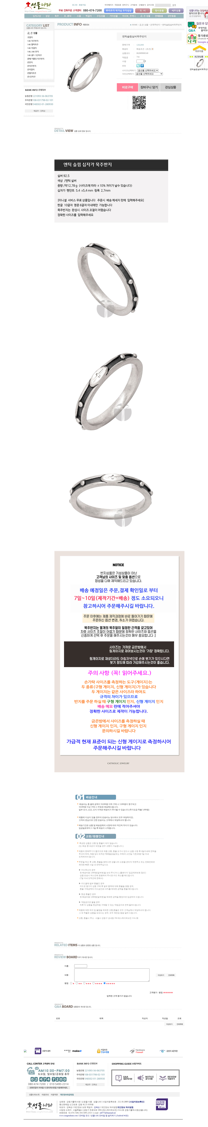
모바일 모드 (84, 1115)
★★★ (88, 983)
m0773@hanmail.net (108, 1113)
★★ (80, 983)
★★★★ (98, 983)
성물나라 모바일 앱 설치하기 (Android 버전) (109, 1115)
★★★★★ (110, 983)
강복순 (97, 1107)
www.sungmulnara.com (68, 1115)
